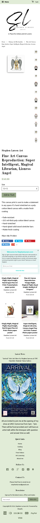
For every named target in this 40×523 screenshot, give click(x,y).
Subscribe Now (20, 270)
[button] (20, 252)
